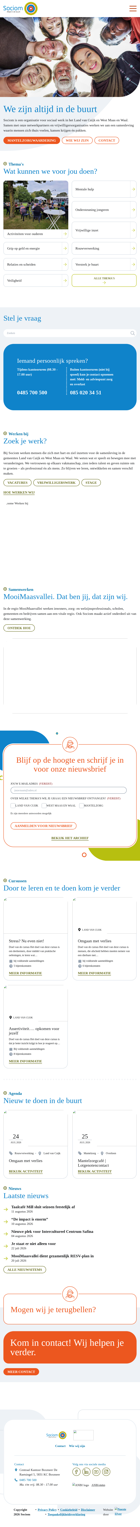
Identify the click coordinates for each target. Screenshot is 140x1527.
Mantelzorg (93, 805)
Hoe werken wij (19, 492)
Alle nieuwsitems (25, 1270)
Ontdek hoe (19, 628)
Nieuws (15, 1188)
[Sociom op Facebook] (76, 1472)
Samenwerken (21, 589)
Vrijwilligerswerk (56, 482)
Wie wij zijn (77, 140)
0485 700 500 (32, 392)
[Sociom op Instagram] (106, 1472)
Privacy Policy (47, 1509)
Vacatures (17, 482)
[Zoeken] (133, 333)
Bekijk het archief (70, 838)
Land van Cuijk (26, 805)
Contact (107, 140)
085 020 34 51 (85, 392)
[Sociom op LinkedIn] (86, 1472)
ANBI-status (98, 1485)
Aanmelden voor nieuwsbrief (43, 826)
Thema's (16, 164)
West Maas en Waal (61, 805)
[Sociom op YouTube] (96, 1472)
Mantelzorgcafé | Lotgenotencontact (93, 1163)
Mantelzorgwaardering (32, 140)
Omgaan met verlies (25, 1160)
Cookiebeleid (68, 1509)
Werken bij (18, 434)
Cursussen (17, 881)
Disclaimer (88, 1509)
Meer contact (21, 1372)
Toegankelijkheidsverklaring (66, 1514)
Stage (91, 482)
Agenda (15, 1093)
